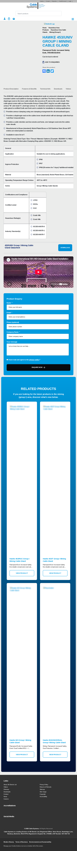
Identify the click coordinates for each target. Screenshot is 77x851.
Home (45, 28)
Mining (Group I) (55, 32)
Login (69, 1)
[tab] (11, 89)
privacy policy (34, 360)
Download (65, 247)
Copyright (43, 794)
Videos (68, 89)
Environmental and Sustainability (40, 842)
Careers (6, 799)
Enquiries (54, 1)
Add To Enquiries (52, 62)
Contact (48, 1)
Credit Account (62, 1)
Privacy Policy (44, 784)
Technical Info (45, 89)
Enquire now (37, 367)
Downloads (58, 89)
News (5, 796)
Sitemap (42, 789)
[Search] (58, 13)
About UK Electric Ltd (10, 784)
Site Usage (43, 792)
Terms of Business (21, 842)
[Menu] (72, 19)
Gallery (42, 1)
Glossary (6, 789)
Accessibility (43, 796)
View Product (22, 573)
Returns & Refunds (45, 787)
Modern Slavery (9, 842)
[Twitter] (52, 71)
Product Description (11, 89)
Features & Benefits (29, 89)
